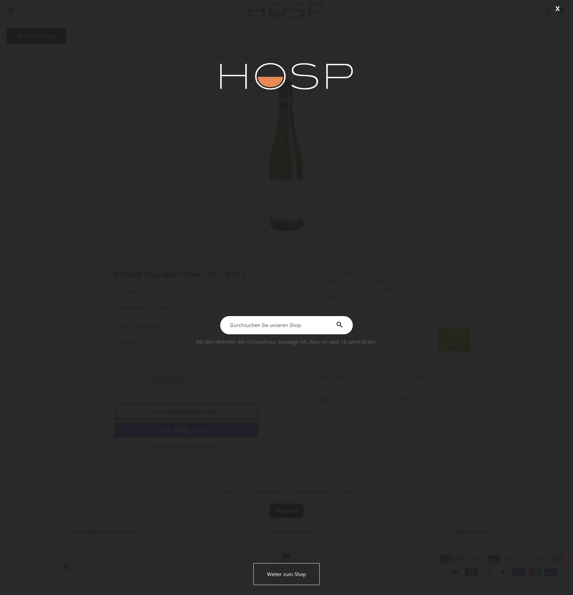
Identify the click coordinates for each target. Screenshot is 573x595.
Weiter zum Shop (286, 574)
